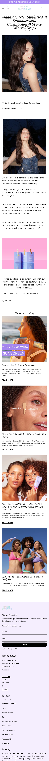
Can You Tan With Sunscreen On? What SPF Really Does (22, 578)
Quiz (3, 717)
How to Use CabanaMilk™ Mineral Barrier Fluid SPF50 (24, 435)
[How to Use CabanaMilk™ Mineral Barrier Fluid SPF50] (24, 408)
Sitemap (5, 743)
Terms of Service (8, 730)
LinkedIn (5, 689)
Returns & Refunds (9, 704)
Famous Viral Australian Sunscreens (18, 364)
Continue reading (24, 313)
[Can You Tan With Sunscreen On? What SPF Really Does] (24, 550)
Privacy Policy (7, 735)
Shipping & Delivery (9, 721)
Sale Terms (6, 726)
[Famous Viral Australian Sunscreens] (24, 339)
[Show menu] (3, 7)
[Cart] (45, 7)
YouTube (5, 683)
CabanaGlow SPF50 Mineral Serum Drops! (20, 183)
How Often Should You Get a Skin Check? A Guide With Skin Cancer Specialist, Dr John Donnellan (22, 507)
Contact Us (6, 699)
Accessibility (7, 739)
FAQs (4, 708)
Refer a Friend (7, 712)
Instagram (6, 676)
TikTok (4, 679)
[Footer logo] (7, 608)
